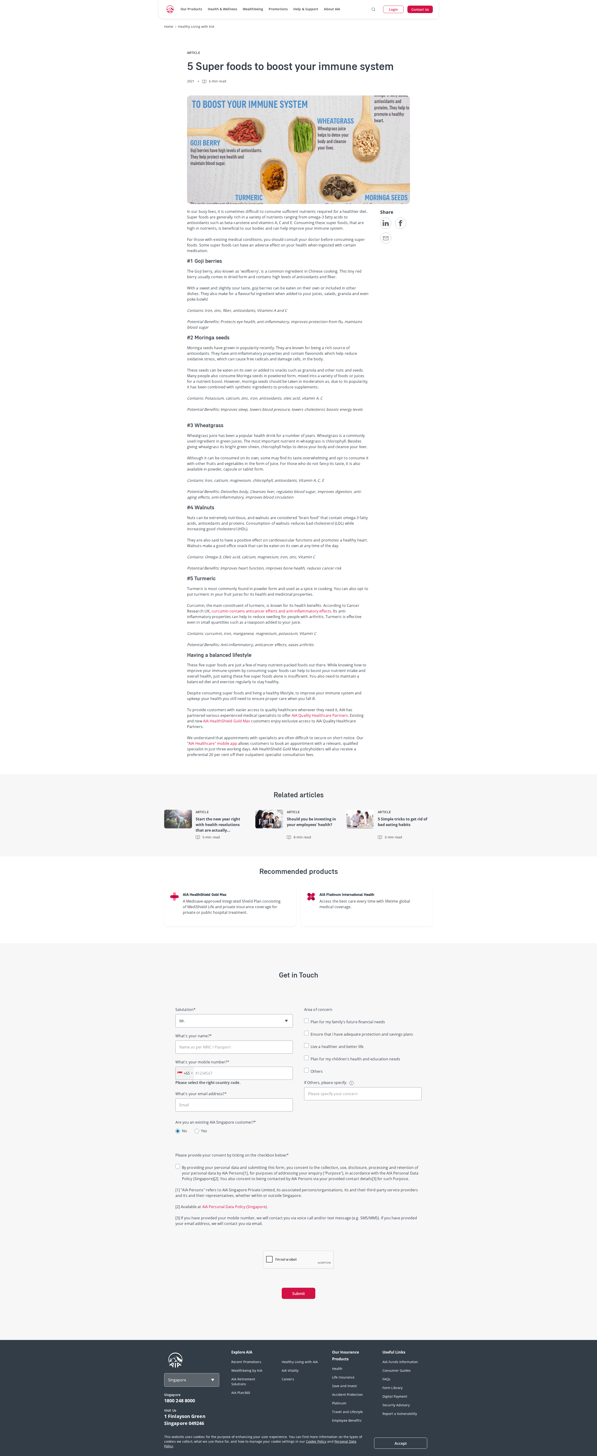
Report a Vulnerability (399, 1413)
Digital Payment (394, 1396)
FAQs (386, 1379)
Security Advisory (396, 1405)
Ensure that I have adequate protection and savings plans (362, 1034)
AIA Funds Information (400, 1362)
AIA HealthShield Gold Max (226, 721)
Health (337, 1368)
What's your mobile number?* (202, 1062)
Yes (204, 1130)
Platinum (339, 1403)
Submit (298, 1293)
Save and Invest (344, 1386)
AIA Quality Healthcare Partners (320, 715)
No (184, 1130)
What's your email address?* (201, 1093)
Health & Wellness (222, 9)
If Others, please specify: (325, 1082)
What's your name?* (193, 1035)
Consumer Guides (396, 1370)
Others (317, 1071)
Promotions (278, 9)
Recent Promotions (246, 1362)
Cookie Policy (316, 1441)
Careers (288, 1379)
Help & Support (305, 9)
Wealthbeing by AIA (246, 1370)
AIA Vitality (290, 1370)
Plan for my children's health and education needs (355, 1059)
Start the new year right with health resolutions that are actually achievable (218, 824)
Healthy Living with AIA (300, 1362)
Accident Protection (347, 1394)
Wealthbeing (253, 9)
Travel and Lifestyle (347, 1412)
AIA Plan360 (240, 1392)
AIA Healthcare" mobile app (212, 743)
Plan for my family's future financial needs (348, 1021)
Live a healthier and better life (337, 1046)
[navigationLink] (170, 9)
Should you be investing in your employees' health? (311, 821)
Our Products (191, 9)
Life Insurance (343, 1377)
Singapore (177, 1379)
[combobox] (185, 1073)
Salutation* (185, 1009)
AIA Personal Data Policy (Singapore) (234, 1206)
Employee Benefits (346, 1420)
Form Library (392, 1388)
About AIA (332, 9)
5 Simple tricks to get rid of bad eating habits (402, 821)
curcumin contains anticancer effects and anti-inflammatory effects (271, 611)
